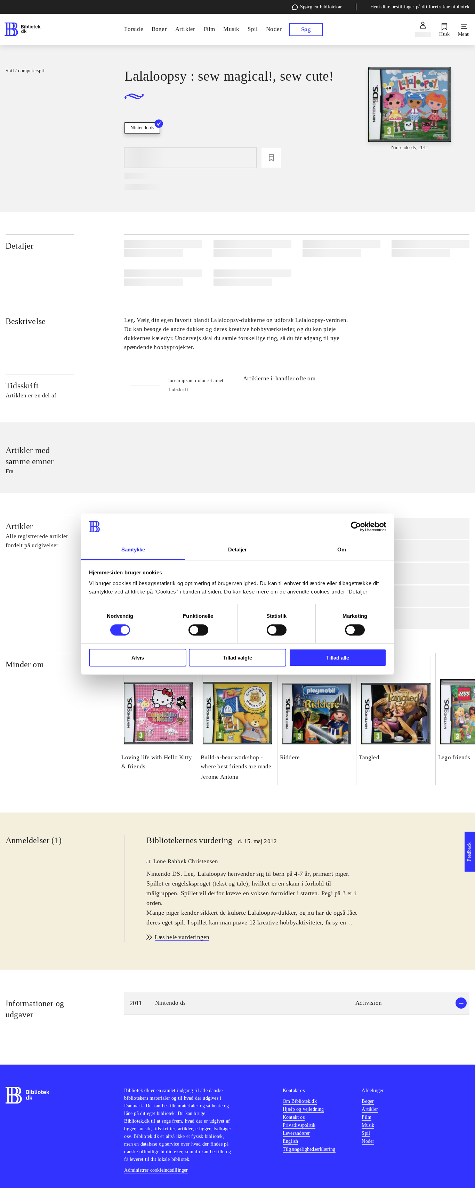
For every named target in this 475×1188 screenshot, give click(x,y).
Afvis (137, 658)
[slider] (410, 119)
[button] (296, 1003)
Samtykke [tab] (133, 549)
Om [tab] (341, 549)
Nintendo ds (142, 127)
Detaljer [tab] (237, 549)
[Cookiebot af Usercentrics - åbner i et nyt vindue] (355, 527)
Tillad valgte (237, 658)
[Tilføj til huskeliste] (271, 158)
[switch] (198, 630)
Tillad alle (337, 658)
